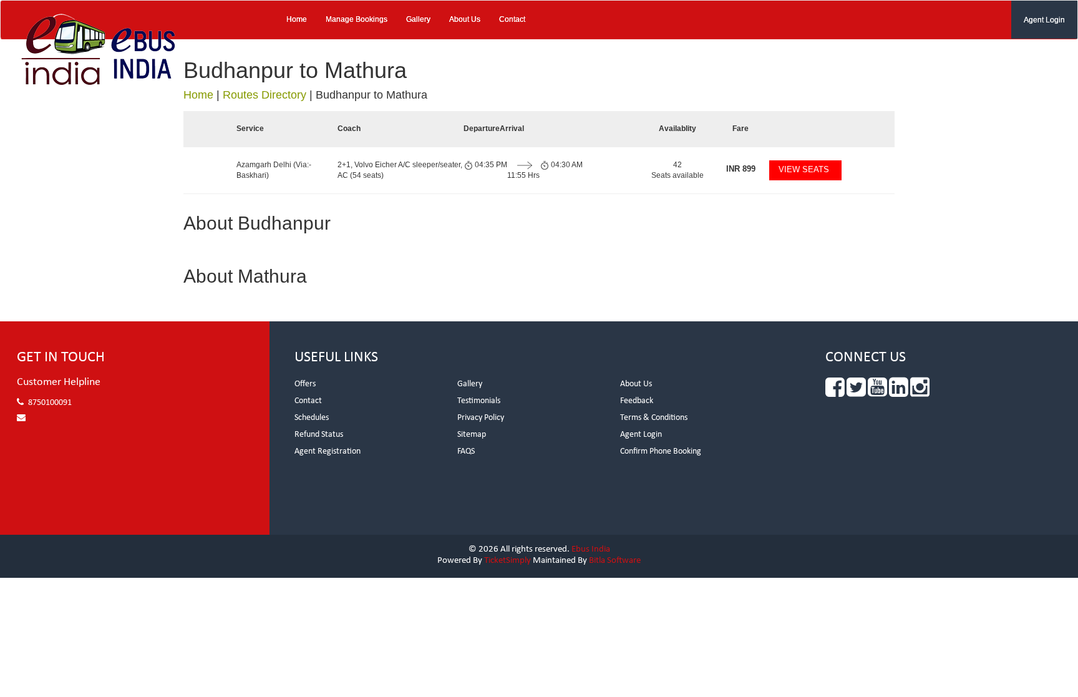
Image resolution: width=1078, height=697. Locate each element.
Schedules (311, 417)
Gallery (418, 19)
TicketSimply (507, 560)
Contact (512, 19)
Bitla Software (615, 560)
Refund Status (318, 434)
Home (296, 19)
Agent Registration (327, 451)
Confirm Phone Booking (660, 451)
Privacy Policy (480, 417)
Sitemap (471, 434)
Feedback (636, 401)
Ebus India (590, 549)
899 (740, 168)
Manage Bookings (356, 19)
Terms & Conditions (653, 417)
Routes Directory (264, 95)
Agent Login (1044, 20)
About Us (464, 19)
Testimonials (478, 401)
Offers (305, 384)
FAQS (466, 451)
